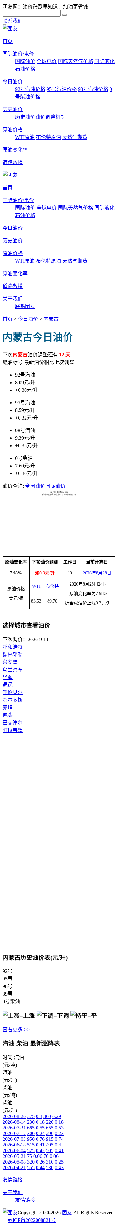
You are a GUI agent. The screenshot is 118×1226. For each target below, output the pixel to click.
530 (49, 1167)
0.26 (40, 1161)
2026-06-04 (14, 1150)
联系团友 (25, 306)
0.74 (59, 1139)
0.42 (40, 1150)
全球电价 (47, 61)
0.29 (56, 1116)
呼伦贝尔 (13, 692)
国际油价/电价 (18, 54)
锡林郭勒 (13, 654)
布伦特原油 (48, 137)
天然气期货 (74, 137)
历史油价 (13, 109)
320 (31, 1161)
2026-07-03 (14, 1139)
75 (29, 1156)
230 (31, 1122)
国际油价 (25, 61)
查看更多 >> (16, 1029)
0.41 (40, 1144)
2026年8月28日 (97, 573)
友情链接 (13, 1179)
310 (49, 1161)
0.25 (59, 1161)
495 (49, 1144)
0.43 (59, 1167)
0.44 (40, 1167)
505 (49, 1150)
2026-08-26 (14, 1116)
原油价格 (13, 129)
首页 (8, 41)
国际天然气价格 (75, 61)
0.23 (59, 1133)
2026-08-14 (14, 1122)
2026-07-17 (14, 1133)
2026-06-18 (14, 1144)
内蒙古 (51, 319)
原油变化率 (15, 149)
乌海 (8, 677)
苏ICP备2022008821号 (32, 1220)
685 (31, 1127)
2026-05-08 (14, 1161)
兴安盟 (10, 662)
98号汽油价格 (93, 89)
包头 (8, 715)
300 (31, 1133)
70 (45, 1156)
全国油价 (35, 486)
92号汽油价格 (30, 89)
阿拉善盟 (13, 730)
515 (31, 1144)
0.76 (40, 1139)
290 (49, 1133)
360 (47, 1116)
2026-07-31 (14, 1127)
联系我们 (13, 21)
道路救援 (13, 162)
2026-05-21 (14, 1156)
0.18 (40, 1122)
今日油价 (13, 81)
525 (31, 1150)
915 (49, 1139)
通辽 (8, 684)
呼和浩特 (13, 647)
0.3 (39, 1116)
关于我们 (13, 298)
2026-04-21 (14, 1167)
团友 (67, 1212)
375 (31, 1116)
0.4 (58, 1144)
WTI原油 (25, 137)
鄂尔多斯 (13, 700)
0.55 (40, 1127)
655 (49, 1127)
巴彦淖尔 (13, 722)
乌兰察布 (13, 669)
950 (31, 1139)
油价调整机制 (50, 117)
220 (49, 1122)
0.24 (40, 1133)
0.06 (37, 1156)
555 (31, 1167)
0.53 (59, 1127)
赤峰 (8, 707)
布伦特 (52, 586)
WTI (36, 586)
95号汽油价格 (62, 89)
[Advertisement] (59, 511)
